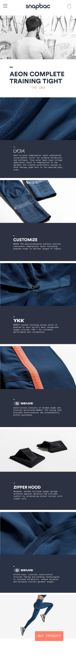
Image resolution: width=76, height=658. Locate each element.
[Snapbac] (38, 6)
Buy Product (49, 636)
